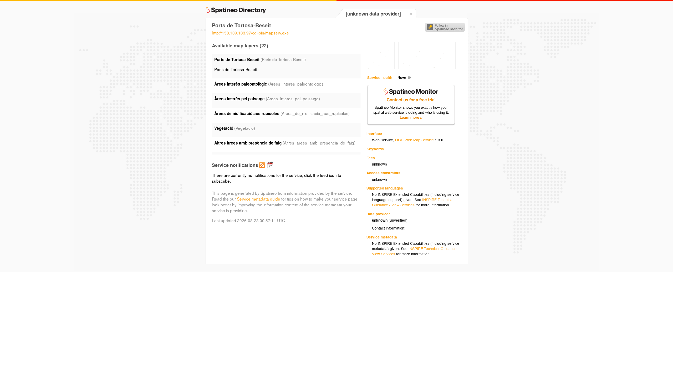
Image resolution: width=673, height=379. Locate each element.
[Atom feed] (263, 169)
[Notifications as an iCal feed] (271, 169)
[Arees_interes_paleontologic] (381, 67)
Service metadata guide (258, 199)
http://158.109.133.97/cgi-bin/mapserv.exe (250, 33)
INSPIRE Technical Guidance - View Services (412, 202)
